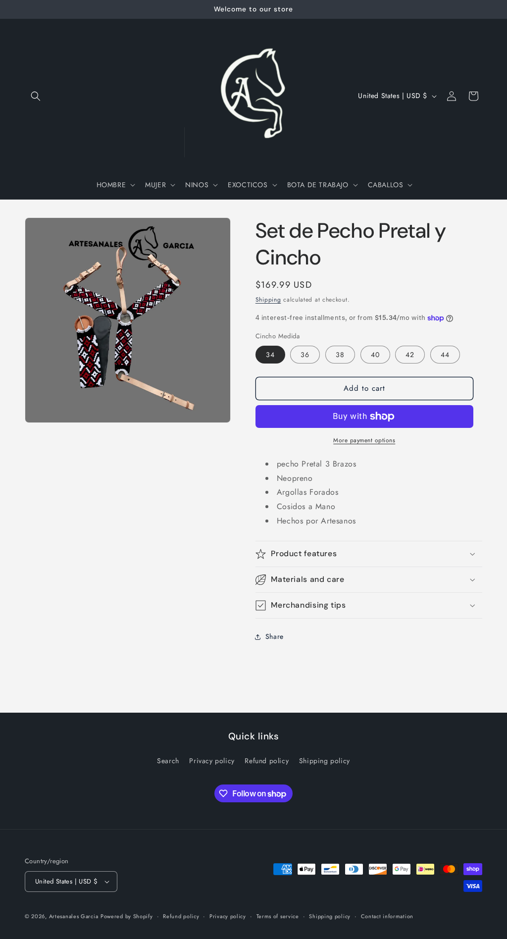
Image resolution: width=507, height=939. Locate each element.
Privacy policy (211, 761)
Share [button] (274, 636)
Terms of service (277, 916)
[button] (36, 96)
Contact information (387, 916)
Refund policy (267, 761)
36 (305, 355)
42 (410, 355)
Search (168, 761)
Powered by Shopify (127, 916)
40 (375, 355)
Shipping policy (324, 761)
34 (270, 355)
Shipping (268, 299)
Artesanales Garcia (74, 916)
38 (340, 355)
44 (445, 355)
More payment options (364, 440)
